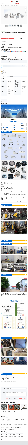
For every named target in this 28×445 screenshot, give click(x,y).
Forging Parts (15, 420)
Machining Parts (2, 420)
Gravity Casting (3, 427)
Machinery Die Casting (12, 434)
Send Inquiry (7, 38)
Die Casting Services (19, 434)
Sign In (2, 73)
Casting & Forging (13, 5)
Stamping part (2, 419)
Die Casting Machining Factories (5, 434)
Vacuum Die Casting (17, 427)
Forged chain (22, 419)
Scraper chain (8, 419)
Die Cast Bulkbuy (3, 438)
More (1, 439)
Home (1, 5)
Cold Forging (7, 427)
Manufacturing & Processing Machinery (6, 5)
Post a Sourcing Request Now (22, 398)
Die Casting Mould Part (21, 436)
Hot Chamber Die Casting (11, 429)
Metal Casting (12, 427)
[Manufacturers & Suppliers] (14, 1)
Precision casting (16, 419)
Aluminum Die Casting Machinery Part (13, 436)
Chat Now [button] (21, 38)
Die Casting (17, 5)
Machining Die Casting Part (4, 436)
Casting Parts (8, 420)
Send (7, 398)
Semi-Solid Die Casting (3, 429)
